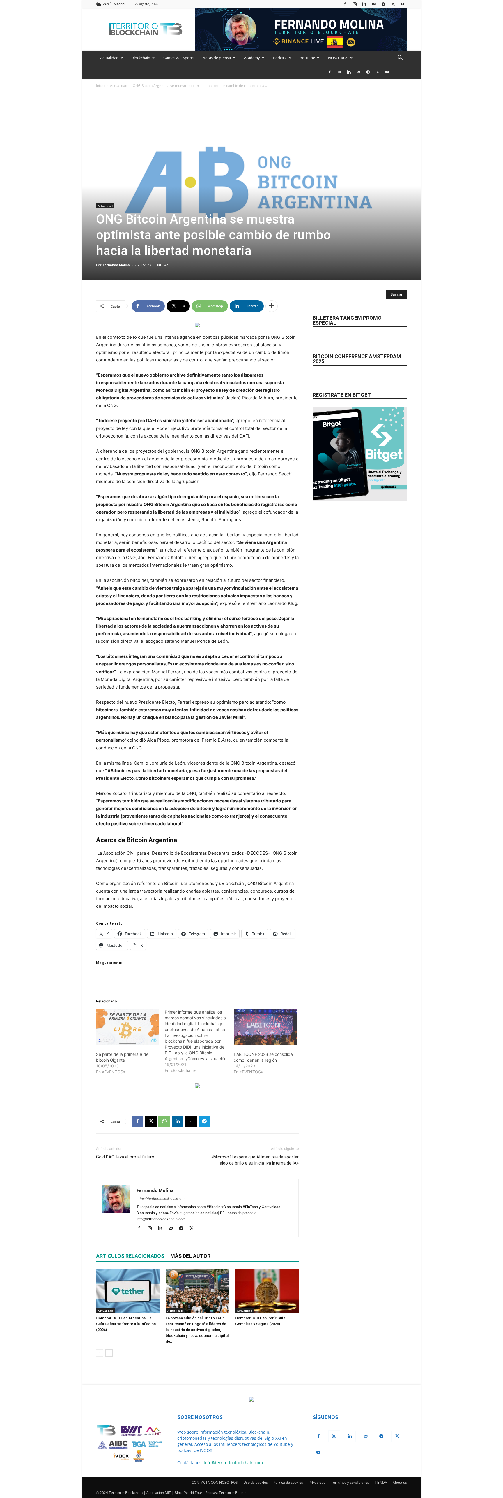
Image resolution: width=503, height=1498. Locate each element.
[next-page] (109, 1353)
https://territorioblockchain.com (161, 1199)
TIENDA (381, 1482)
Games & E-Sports (178, 57)
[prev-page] (99, 1353)
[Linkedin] (364, 4)
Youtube (307, 57)
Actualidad (109, 57)
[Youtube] (402, 4)
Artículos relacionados (130, 1256)
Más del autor (190, 1256)
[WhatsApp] (164, 1121)
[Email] (191, 1121)
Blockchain (141, 57)
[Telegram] (383, 4)
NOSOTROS (338, 57)
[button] (400, 58)
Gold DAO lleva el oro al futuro (125, 1157)
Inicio (100, 85)
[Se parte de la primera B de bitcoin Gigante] (127, 1027)
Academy (252, 57)
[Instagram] (354, 4)
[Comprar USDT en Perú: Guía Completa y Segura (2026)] (267, 1291)
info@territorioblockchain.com (233, 1462)
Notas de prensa (216, 57)
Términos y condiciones (350, 1482)
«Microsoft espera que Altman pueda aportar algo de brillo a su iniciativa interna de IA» (255, 1160)
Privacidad (317, 1482)
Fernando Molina (116, 265)
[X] (393, 4)
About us (400, 1482)
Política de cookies (288, 1482)
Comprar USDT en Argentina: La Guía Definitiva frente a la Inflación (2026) (126, 1324)
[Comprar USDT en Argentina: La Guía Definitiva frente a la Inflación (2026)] (128, 1291)
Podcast (280, 57)
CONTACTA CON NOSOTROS (215, 1482)
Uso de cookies (255, 1482)
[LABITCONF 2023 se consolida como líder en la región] (265, 1027)
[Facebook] (345, 4)
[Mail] (373, 4)
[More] (271, 306)
